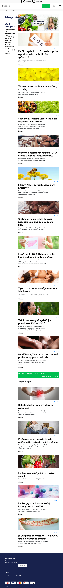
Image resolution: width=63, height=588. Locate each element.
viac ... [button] (37, 577)
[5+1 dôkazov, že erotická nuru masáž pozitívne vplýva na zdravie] (38, 342)
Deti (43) (7, 51)
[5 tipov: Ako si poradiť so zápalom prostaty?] (38, 173)
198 (43, 374)
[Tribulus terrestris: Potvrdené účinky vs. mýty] (38, 74)
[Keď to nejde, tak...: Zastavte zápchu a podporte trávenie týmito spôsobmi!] (38, 39)
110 (35, 374)
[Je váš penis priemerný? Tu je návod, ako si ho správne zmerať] (38, 524)
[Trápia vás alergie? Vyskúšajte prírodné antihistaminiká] (38, 308)
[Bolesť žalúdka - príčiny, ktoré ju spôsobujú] (38, 393)
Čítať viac (20, 65)
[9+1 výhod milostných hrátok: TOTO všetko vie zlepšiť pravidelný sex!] (38, 141)
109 (33, 374)
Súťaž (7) (7, 53)
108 (30, 374)
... (20, 374)
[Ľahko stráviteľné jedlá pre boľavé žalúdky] (38, 461)
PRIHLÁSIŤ (22, 566)
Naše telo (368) (9, 37)
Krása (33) (8, 39)
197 (41, 374)
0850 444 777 (19, 575)
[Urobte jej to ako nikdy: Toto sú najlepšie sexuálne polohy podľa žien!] (38, 207)
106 (25, 374)
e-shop (46, 6)
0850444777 (39, 1)
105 (22, 374)
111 (37, 374)
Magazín (13, 10)
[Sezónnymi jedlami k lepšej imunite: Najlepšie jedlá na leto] (38, 107)
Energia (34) (8, 42)
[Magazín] (6, 5)
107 (28, 374)
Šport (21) (7, 48)
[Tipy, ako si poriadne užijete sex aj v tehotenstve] (38, 276)
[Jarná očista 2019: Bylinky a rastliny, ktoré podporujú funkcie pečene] (38, 242)
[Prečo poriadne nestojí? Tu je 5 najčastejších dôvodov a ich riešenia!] (38, 427)
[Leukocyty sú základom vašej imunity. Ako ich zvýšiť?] (38, 491)
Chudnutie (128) (9, 46)
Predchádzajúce (46, 376)
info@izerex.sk (29, 1)
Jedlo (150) (8, 44)
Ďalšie (56, 376)
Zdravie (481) (8, 40)
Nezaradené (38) (10, 50)
